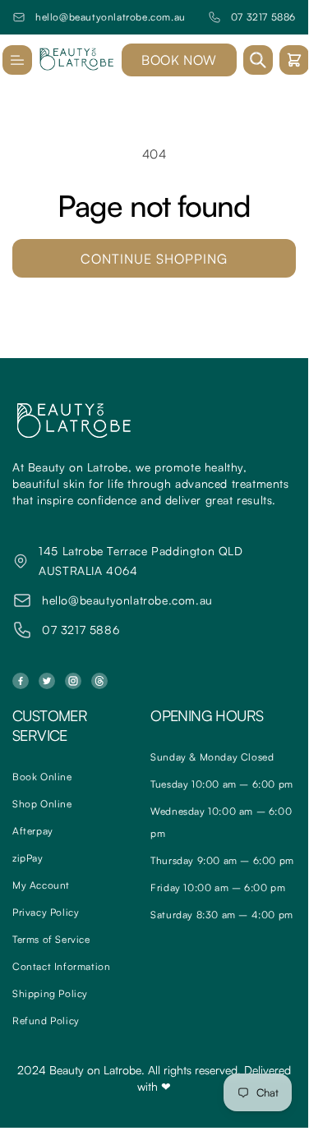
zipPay (28, 858)
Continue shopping (154, 259)
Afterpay (32, 831)
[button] (17, 60)
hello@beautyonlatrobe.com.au (110, 17)
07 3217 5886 (263, 17)
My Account (41, 885)
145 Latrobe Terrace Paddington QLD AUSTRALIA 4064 (140, 560)
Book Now (179, 60)
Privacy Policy (45, 912)
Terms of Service (51, 939)
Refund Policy (46, 1020)
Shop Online (42, 804)
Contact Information (61, 966)
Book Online (42, 776)
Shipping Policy (50, 993)
